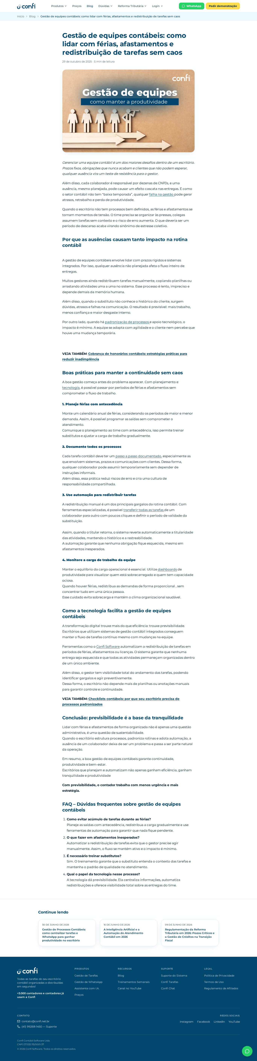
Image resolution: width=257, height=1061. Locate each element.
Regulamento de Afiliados (221, 988)
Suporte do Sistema (174, 975)
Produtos (57, 6)
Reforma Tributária (130, 6)
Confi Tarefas (169, 982)
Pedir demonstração (223, 6)
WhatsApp (193, 6)
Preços (76, 6)
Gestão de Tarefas (86, 975)
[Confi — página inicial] (26, 6)
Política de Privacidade (219, 975)
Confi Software (108, 646)
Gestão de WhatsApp (88, 982)
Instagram (186, 1021)
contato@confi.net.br (35, 1021)
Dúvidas (103, 6)
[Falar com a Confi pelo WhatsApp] (247, 1051)
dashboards (167, 569)
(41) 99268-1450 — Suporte (39, 1026)
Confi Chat (168, 988)
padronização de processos (127, 322)
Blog (90, 6)
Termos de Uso (214, 982)
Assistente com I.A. (87, 988)
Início (20, 16)
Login (156, 6)
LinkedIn (219, 1021)
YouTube (234, 1021)
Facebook (203, 1021)
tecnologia (71, 387)
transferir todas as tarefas (143, 510)
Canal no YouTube (129, 988)
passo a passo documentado (138, 456)
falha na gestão (161, 194)
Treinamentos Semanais (134, 982)
